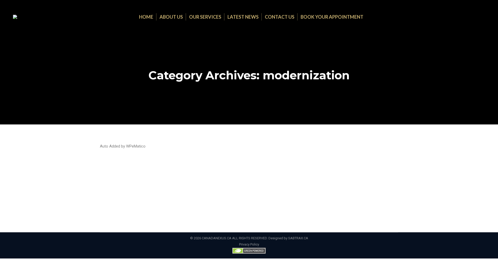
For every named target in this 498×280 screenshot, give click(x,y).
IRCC (263, 179)
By (320, 179)
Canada (112, 179)
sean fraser (300, 179)
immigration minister (243, 179)
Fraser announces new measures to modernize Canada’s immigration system (212, 169)
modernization (279, 179)
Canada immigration (134, 179)
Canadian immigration (167, 179)
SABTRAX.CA (298, 238)
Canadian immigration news (206, 179)
